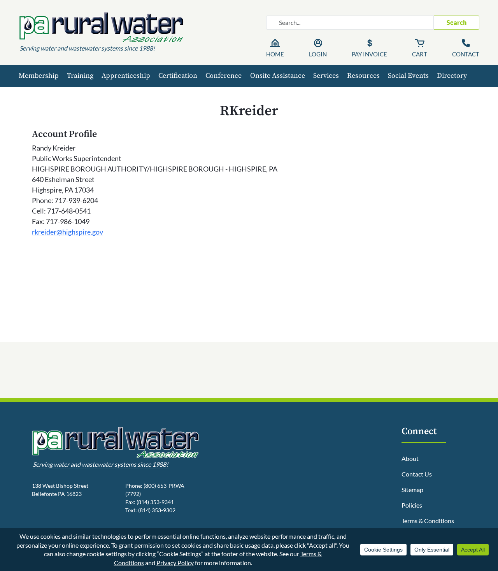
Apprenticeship (126, 75)
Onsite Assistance (277, 75)
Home (275, 54)
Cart (419, 54)
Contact (465, 54)
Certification (177, 75)
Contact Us (417, 474)
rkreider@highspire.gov (67, 232)
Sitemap (412, 489)
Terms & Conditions (428, 520)
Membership (39, 75)
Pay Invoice (369, 54)
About (410, 458)
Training (80, 75)
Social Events (408, 75)
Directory (452, 75)
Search (456, 22)
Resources (363, 75)
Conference (223, 75)
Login (318, 54)
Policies (412, 505)
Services (326, 75)
